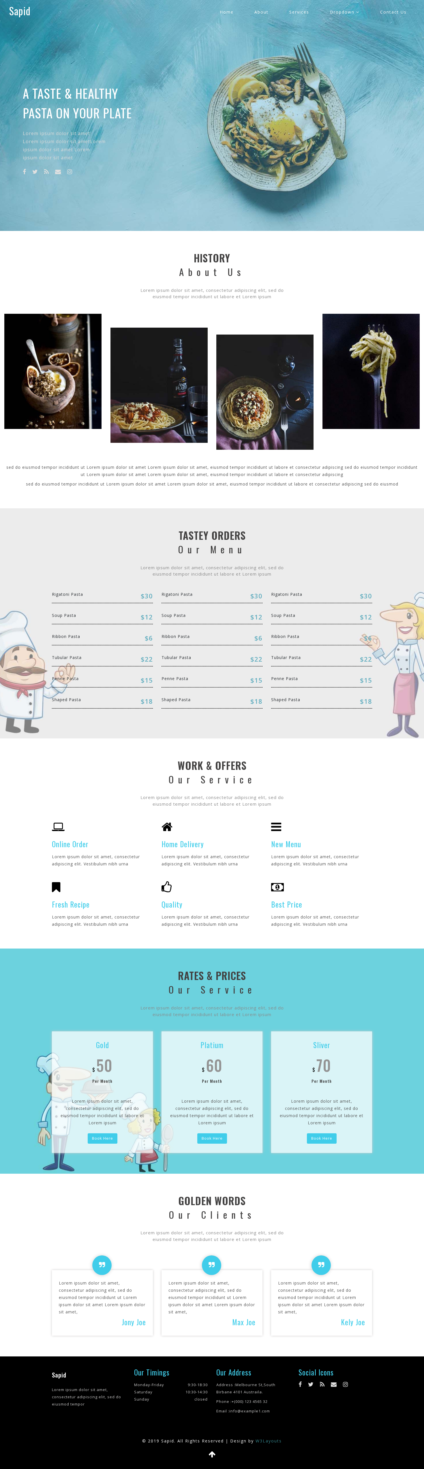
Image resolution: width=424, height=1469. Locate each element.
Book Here (102, 1138)
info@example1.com (249, 1411)
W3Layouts (269, 1441)
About (261, 12)
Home (227, 12)
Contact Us (393, 12)
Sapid (20, 11)
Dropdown (343, 12)
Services (299, 12)
